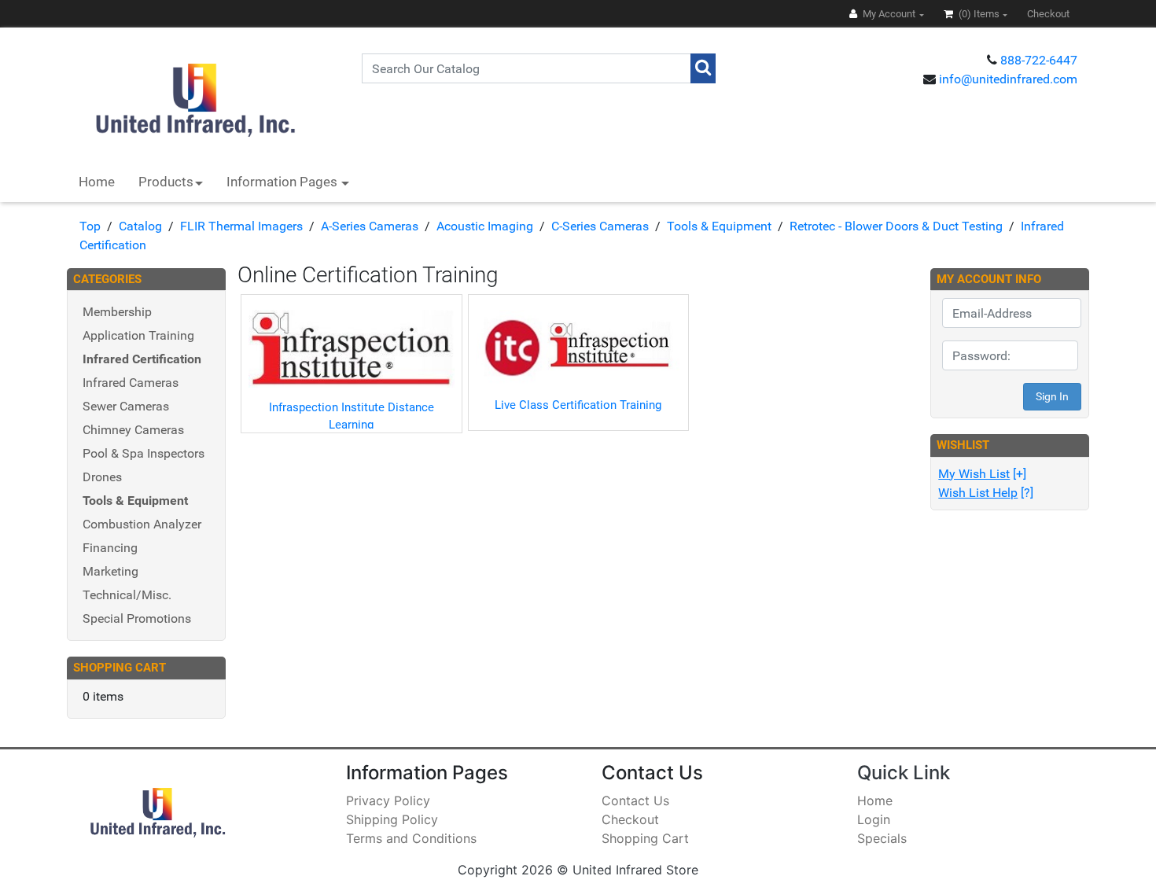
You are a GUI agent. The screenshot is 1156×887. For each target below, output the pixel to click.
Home (97, 182)
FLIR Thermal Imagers (241, 226)
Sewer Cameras (126, 406)
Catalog (140, 226)
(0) (978, 14)
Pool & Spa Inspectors (143, 453)
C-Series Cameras (600, 226)
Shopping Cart (645, 838)
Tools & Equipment (719, 226)
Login (873, 819)
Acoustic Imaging (484, 226)
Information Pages (283, 182)
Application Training (138, 335)
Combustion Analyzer (142, 524)
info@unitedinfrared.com (1008, 79)
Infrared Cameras (131, 382)
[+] (982, 473)
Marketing (110, 571)
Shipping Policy (392, 819)
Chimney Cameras (133, 429)
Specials (882, 838)
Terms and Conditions (411, 838)
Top (90, 226)
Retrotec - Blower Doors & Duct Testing (896, 226)
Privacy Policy (388, 800)
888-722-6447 (1038, 60)
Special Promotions (137, 618)
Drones (102, 476)
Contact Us (635, 800)
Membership (117, 311)
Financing (110, 547)
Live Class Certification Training (578, 405)
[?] (985, 492)
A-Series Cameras (369, 226)
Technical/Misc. (127, 594)
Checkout (630, 819)
